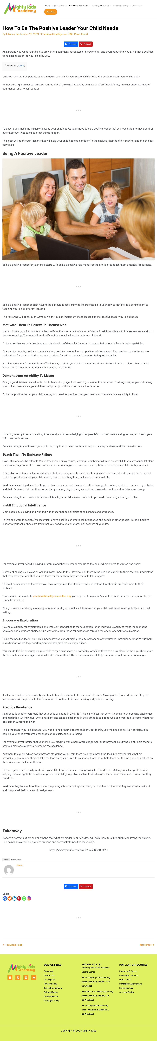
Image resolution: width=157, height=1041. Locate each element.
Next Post (147, 945)
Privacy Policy (50, 984)
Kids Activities (58, 6)
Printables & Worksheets (78, 6)
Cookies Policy (51, 996)
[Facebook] (5, 898)
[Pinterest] (19, 898)
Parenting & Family (120, 6)
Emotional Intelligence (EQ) (57, 34)
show (21, 65)
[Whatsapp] (24, 898)
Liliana (19, 865)
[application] (65, 5)
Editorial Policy (51, 992)
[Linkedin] (14, 898)
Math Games (125, 979)
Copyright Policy (51, 1000)
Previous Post (12, 945)
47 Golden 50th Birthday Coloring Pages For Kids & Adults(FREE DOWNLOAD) (97, 995)
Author (6, 860)
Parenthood (81, 34)
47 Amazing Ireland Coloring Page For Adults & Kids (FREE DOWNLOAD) (95, 1009)
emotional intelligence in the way (52, 596)
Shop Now (51, 12)
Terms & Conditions (53, 988)
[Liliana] (9, 869)
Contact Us (49, 975)
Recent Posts (16, 860)
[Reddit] (9, 898)
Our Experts (49, 979)
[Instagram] (29, 898)
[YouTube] (33, 977)
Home (47, 6)
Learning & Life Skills (100, 6)
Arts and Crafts (126, 992)
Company (137, 6)
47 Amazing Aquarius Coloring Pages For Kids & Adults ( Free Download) (96, 981)
